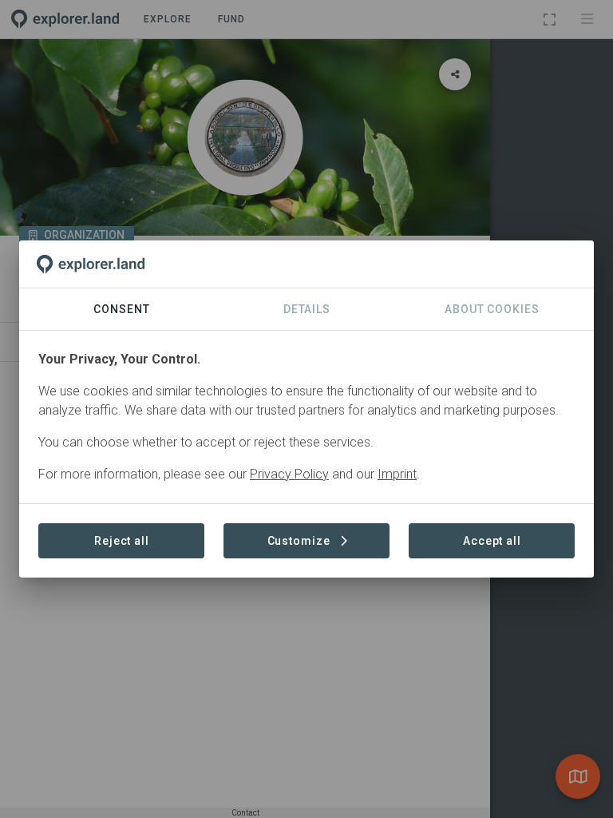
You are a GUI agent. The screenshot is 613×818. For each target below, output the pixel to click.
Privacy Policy (289, 474)
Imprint (397, 474)
